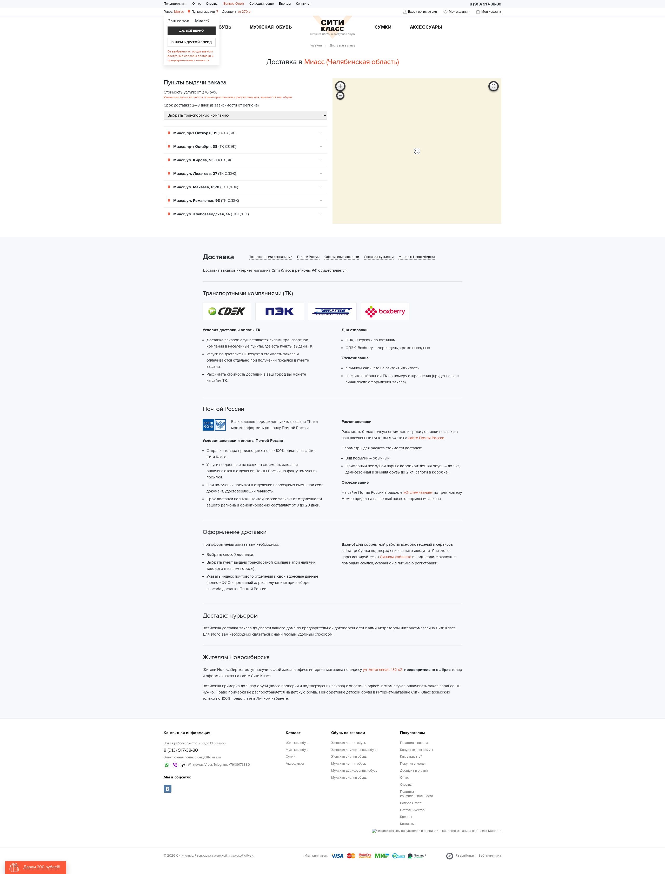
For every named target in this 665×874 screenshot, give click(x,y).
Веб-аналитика (489, 855)
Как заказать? (411, 757)
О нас (196, 4)
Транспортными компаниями (270, 257)
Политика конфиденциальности (416, 794)
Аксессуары (426, 27)
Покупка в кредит (413, 764)
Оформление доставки (341, 257)
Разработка (465, 855)
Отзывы (212, 4)
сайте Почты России (426, 438)
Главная (315, 45)
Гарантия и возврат (414, 743)
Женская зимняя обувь (349, 757)
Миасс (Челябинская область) (351, 62)
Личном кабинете (395, 557)
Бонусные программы (416, 750)
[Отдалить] (340, 95)
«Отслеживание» (418, 492)
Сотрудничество (261, 4)
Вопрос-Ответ (233, 4)
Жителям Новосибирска (416, 257)
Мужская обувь (271, 27)
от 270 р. (236, 12)
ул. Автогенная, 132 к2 (382, 669)
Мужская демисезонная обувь (354, 771)
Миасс (179, 12)
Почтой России (308, 257)
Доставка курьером (379, 257)
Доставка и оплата (414, 771)
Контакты (303, 4)
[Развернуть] (493, 86)
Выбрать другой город (191, 42)
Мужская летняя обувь (348, 764)
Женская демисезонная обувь (354, 750)
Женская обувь (297, 743)
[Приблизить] (340, 86)
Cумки (383, 27)
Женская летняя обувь (348, 743)
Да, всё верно (191, 31)
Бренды (285, 4)
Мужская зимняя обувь (349, 778)
